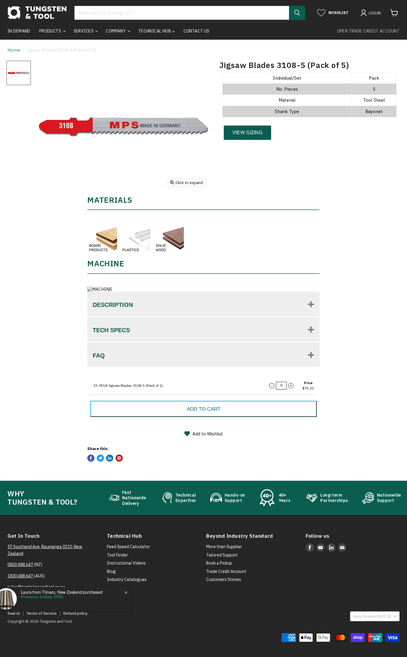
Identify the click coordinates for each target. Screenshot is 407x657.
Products (50, 31)
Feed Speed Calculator (128, 546)
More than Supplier (224, 546)
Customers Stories (223, 579)
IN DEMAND (18, 31)
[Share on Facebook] (90, 458)
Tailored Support (222, 555)
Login (375, 13)
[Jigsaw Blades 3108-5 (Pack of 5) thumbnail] (18, 73)
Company (116, 31)
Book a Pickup (219, 563)
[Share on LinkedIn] (109, 458)
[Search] (297, 13)
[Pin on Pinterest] (119, 458)
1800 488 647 (20, 576)
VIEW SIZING (247, 132)
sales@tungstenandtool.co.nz (36, 587)
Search (13, 613)
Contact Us (196, 31)
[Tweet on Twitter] (100, 458)
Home (13, 49)
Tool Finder (117, 555)
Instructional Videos (126, 563)
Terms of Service (42, 613)
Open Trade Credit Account (368, 31)
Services (84, 31)
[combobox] (181, 13)
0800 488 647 (20, 564)
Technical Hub (155, 31)
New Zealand (372, 616)
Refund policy (75, 613)
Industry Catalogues (127, 579)
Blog (111, 571)
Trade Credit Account (226, 571)
